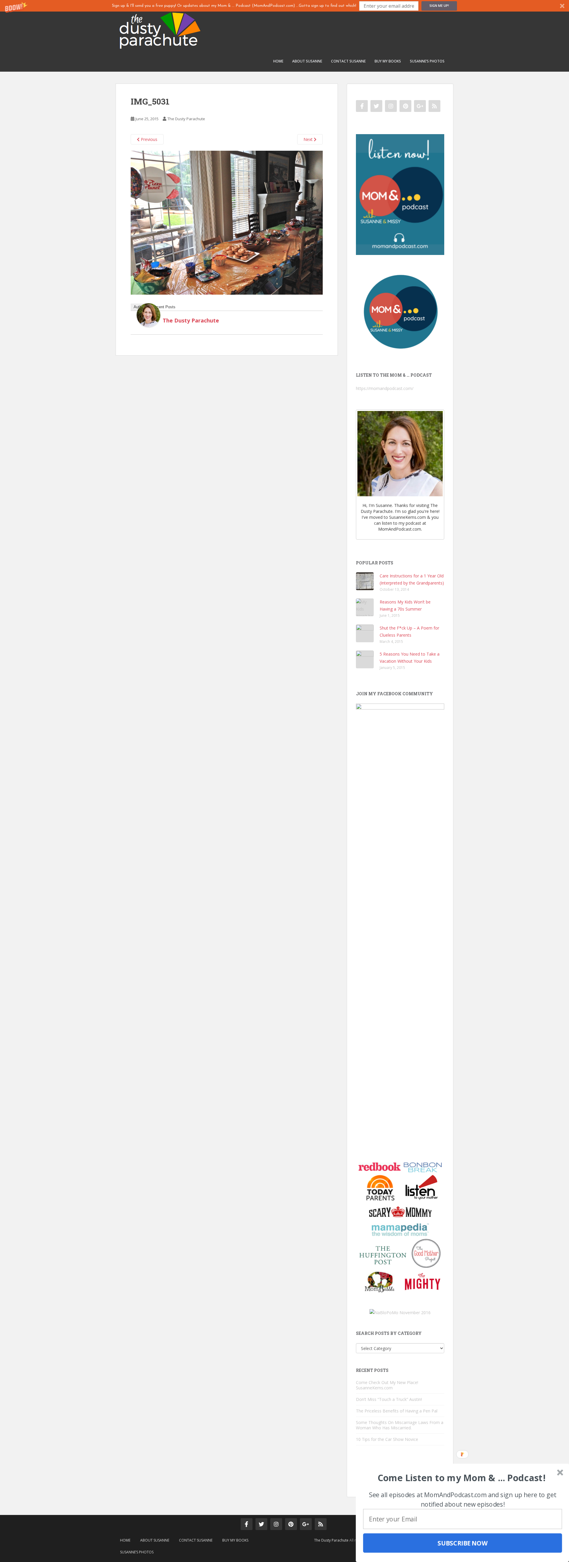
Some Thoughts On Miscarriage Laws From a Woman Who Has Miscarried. (399, 1425)
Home (278, 61)
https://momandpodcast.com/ (384, 388)
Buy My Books (388, 61)
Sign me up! (439, 5)
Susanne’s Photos (427, 61)
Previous (148, 139)
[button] (284, 6)
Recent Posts (163, 307)
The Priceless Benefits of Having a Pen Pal (396, 1411)
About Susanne (307, 61)
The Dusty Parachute (186, 118)
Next (308, 139)
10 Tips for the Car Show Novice (387, 1439)
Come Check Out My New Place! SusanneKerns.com (387, 1385)
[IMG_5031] (227, 222)
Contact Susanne (348, 61)
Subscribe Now (462, 1543)
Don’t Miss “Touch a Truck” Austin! (389, 1399)
